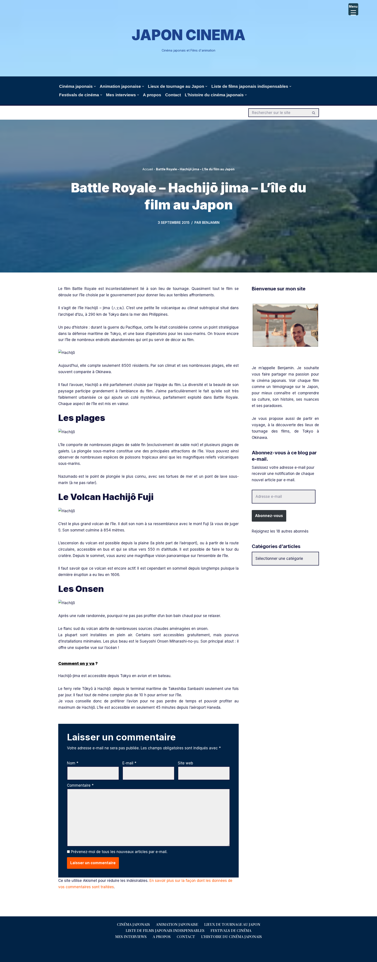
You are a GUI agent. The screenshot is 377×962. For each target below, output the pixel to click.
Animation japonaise (177, 924)
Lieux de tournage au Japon (232, 924)
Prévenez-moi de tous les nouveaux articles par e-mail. (119, 852)
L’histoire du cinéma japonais (231, 936)
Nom (72, 763)
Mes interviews (131, 936)
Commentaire (80, 785)
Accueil (147, 169)
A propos (152, 95)
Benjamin (210, 223)
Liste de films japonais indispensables (165, 930)
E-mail (129, 763)
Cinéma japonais (133, 924)
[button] (95, 86)
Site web (185, 763)
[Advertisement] (285, 601)
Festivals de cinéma (231, 930)
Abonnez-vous (269, 516)
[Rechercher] (314, 112)
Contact (173, 95)
